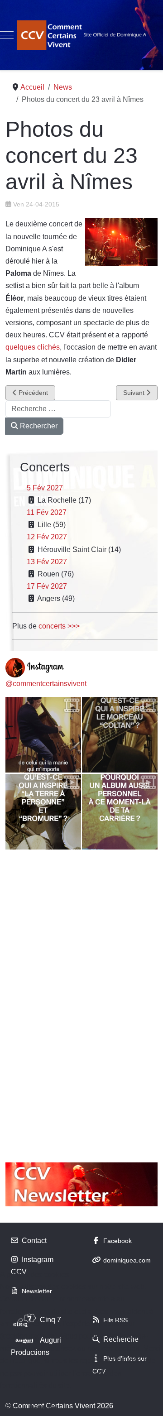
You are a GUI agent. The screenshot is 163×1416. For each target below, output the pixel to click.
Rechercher (38, 426)
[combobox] (58, 409)
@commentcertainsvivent (45, 683)
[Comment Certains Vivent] (81, 35)
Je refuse (43, 1407)
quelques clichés (32, 347)
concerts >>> (59, 626)
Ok (10, 1407)
